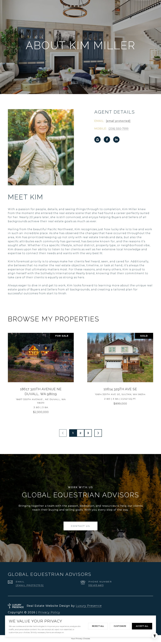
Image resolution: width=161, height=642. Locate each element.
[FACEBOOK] (107, 139)
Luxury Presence (89, 606)
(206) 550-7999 (118, 128)
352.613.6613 (96, 585)
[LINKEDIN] (116, 139)
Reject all (98, 626)
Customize (120, 626)
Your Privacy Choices (80, 638)
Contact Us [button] (80, 526)
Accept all (142, 626)
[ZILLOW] (97, 139)
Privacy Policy (49, 612)
